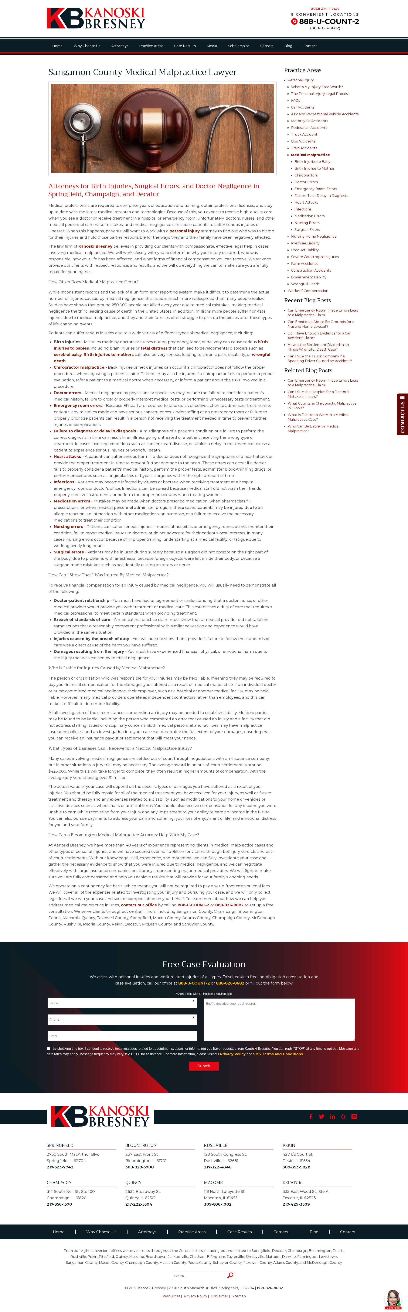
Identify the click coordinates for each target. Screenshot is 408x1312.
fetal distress (154, 348)
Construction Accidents (311, 270)
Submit (204, 1066)
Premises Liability (305, 243)
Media (212, 46)
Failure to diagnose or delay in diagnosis (95, 431)
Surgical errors (69, 552)
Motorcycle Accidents (309, 121)
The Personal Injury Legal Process (320, 94)
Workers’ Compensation (308, 291)
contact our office (139, 905)
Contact (310, 46)
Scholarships (238, 46)
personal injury (185, 231)
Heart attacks (67, 456)
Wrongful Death (305, 284)
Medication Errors (309, 216)
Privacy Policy (233, 1054)
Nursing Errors (307, 223)
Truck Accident (304, 135)
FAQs (295, 101)
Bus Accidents (303, 141)
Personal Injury (301, 80)
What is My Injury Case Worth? (317, 87)
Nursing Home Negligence (314, 236)
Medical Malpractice (310, 155)
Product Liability (305, 250)
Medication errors (72, 501)
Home (57, 46)
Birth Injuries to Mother (314, 168)
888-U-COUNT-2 (329, 21)
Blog (288, 46)
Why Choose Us (87, 46)
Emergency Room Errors (316, 189)
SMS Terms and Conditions (278, 1054)
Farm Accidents (304, 264)
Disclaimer (219, 1296)
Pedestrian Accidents (309, 128)
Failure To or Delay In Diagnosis (321, 196)
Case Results (185, 46)
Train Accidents (304, 148)
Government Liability (308, 277)
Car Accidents (302, 107)
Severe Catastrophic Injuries (315, 257)
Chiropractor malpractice (79, 367)
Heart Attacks (306, 202)
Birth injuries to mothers (109, 354)
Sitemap (239, 1296)
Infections (64, 482)
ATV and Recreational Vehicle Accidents (324, 114)
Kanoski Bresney (95, 246)
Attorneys (119, 46)
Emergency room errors (78, 405)
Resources (171, 1296)
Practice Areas (151, 46)
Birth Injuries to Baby (312, 162)
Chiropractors (306, 175)
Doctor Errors (306, 182)
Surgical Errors (307, 230)
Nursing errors (68, 526)
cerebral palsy (68, 354)
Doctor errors (67, 393)
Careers (266, 46)
